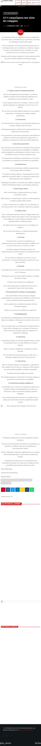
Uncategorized (10, 13)
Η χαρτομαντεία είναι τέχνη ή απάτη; (22, 651)
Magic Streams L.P (26, 730)
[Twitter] (5, 736)
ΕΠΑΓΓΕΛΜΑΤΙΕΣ (19, 480)
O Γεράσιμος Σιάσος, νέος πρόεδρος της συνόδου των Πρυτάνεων (18, 580)
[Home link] (7, 2)
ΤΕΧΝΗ (29, 480)
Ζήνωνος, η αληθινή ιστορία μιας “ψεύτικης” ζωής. (19, 686)
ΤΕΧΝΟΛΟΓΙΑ (6, 483)
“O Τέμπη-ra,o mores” (17, 659)
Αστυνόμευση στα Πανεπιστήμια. (20, 677)
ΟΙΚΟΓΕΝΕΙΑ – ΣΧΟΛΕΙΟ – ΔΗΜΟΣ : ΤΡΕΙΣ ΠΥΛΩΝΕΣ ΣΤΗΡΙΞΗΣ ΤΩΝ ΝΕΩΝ (23, 668)
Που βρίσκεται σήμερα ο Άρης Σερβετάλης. (24, 642)
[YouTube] (3, 736)
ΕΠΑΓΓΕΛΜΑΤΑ (6, 480)
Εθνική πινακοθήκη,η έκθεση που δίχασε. (23, 694)
